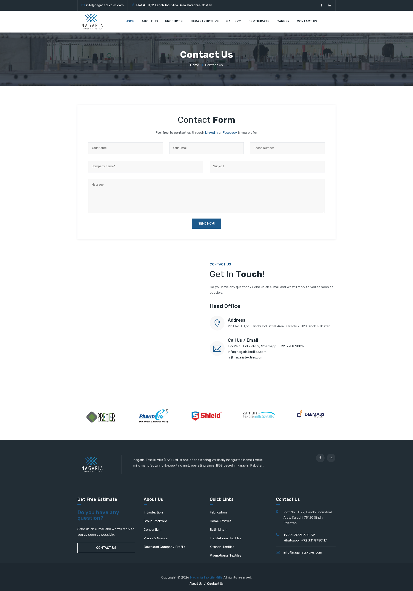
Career (283, 21)
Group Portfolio (155, 521)
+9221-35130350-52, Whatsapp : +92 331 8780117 (266, 346)
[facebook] (321, 5)
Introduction (153, 512)
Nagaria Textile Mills (206, 577)
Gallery (233, 21)
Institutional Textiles (225, 538)
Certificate (258, 21)
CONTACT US (106, 548)
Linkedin (211, 133)
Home (130, 21)
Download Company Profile (164, 547)
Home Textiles (221, 521)
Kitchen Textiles (222, 547)
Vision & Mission (156, 538)
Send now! (206, 223)
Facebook (230, 133)
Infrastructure (204, 21)
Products (173, 21)
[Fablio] (92, 22)
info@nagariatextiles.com (105, 5)
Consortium (153, 530)
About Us (150, 21)
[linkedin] (329, 5)
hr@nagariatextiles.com (245, 357)
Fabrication (218, 512)
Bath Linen (218, 530)
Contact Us (307, 21)
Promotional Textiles (225, 555)
